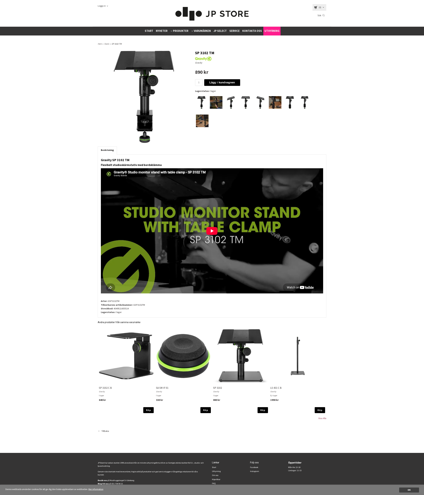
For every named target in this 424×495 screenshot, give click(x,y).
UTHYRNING (272, 31)
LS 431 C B (276, 387)
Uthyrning (216, 471)
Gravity (198, 62)
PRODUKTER (180, 31)
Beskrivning (107, 150)
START (149, 31)
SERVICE (234, 31)
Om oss (215, 475)
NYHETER (161, 31)
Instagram (254, 471)
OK (409, 490)
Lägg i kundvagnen (222, 82)
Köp (148, 410)
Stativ (106, 43)
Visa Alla (322, 418)
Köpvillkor (216, 479)
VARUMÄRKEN (202, 31)
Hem (100, 43)
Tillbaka (104, 431)
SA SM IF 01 (162, 387)
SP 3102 (217, 387)
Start (214, 467)
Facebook (254, 467)
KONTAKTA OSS (252, 31)
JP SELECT (220, 31)
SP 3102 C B (105, 387)
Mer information (95, 489)
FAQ (214, 483)
